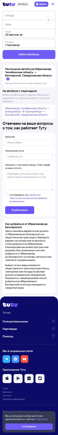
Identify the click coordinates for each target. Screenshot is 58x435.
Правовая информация (14, 399)
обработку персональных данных (25, 196)
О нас (5, 388)
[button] (6, 359)
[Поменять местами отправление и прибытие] (48, 20)
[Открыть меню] (53, 4)
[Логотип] (9, 4)
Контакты (7, 395)
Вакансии (7, 392)
